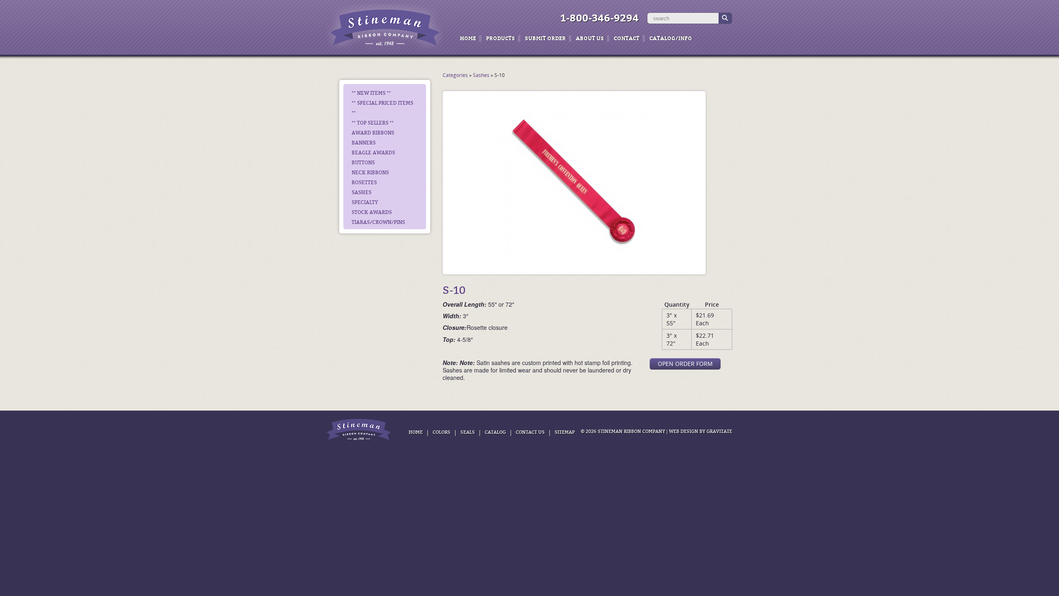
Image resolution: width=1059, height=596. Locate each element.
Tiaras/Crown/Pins (378, 222)
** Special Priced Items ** (382, 108)
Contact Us (530, 432)
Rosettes (364, 182)
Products (500, 38)
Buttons (363, 163)
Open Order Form (685, 364)
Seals (467, 432)
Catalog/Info (670, 38)
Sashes (361, 192)
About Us (590, 38)
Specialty (365, 202)
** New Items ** (371, 93)
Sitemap (565, 432)
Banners (364, 143)
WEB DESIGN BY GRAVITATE (700, 431)
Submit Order (545, 38)
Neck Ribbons (370, 172)
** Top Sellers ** (373, 123)
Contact (627, 38)
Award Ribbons (373, 133)
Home (468, 38)
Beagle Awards (373, 153)
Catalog (495, 432)
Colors (441, 432)
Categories (455, 75)
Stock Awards (372, 212)
